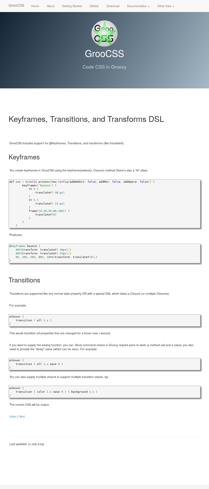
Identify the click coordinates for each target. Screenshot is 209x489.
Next (22, 416)
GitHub (94, 6)
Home (35, 6)
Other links (164, 6)
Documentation (137, 6)
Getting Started (72, 6)
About (50, 6)
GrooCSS (16, 5)
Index (13, 416)
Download (113, 6)
